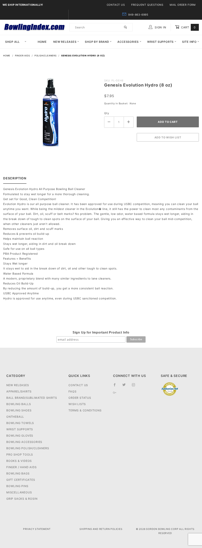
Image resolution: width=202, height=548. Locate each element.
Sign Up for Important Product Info (101, 332)
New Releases (65, 41)
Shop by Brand (97, 41)
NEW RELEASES (17, 385)
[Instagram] (135, 386)
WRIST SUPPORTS (19, 429)
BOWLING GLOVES (19, 435)
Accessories (128, 41)
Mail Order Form (183, 4)
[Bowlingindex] (34, 27)
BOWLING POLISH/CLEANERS (27, 448)
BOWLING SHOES (18, 410)
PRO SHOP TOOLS (19, 454)
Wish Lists (77, 404)
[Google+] (116, 394)
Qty (106, 113)
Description (14, 178)
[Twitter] (125, 386)
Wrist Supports (160, 41)
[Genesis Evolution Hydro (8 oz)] (50, 114)
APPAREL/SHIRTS (19, 391)
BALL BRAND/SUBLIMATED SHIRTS (31, 397)
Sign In (160, 27)
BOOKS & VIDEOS (19, 460)
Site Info (189, 41)
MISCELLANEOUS (19, 492)
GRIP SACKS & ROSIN (21, 498)
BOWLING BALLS (18, 404)
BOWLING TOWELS (20, 423)
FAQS (72, 391)
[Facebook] (116, 386)
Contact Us (116, 4)
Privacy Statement (37, 528)
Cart (188, 27)
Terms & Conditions (84, 410)
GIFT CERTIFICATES (20, 479)
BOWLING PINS (17, 486)
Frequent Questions (147, 4)
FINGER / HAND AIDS (21, 467)
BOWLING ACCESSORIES (24, 442)
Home (42, 41)
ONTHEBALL (15, 416)
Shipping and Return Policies (100, 528)
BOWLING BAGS (18, 473)
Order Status (79, 397)
